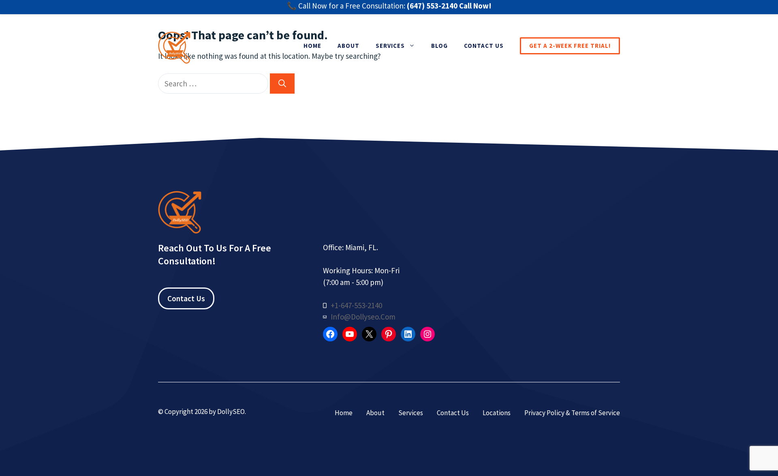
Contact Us (484, 45)
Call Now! (475, 6)
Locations (497, 412)
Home (312, 45)
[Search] (282, 83)
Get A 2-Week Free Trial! (570, 45)
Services (390, 45)
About (348, 45)
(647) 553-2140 (432, 6)
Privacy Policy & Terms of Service (572, 412)
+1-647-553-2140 (356, 305)
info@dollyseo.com (363, 317)
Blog (439, 45)
